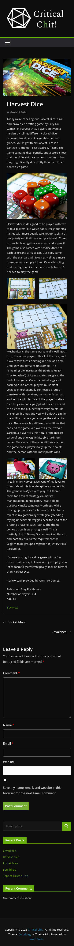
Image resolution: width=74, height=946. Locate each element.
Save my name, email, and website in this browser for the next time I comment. (32, 790)
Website (9, 762)
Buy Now (12, 607)
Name (8, 725)
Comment (11, 673)
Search (66, 826)
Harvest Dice (11, 857)
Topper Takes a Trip (15, 876)
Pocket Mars (17, 622)
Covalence (59, 632)
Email (8, 743)
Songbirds (9, 869)
